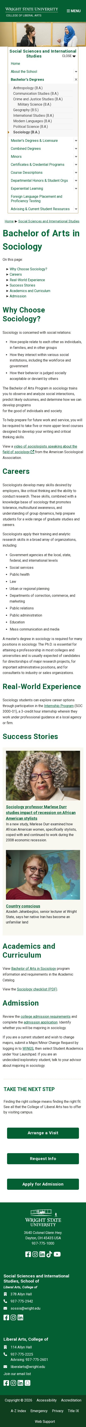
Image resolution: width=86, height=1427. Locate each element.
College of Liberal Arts (23, 15)
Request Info (43, 1158)
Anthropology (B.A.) (28, 88)
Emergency (39, 1411)
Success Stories (22, 285)
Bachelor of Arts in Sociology (33, 968)
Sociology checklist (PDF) (37, 989)
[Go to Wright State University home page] (31, 8)
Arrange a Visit (43, 1132)
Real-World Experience (27, 280)
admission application (41, 1022)
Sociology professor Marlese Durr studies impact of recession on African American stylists (41, 813)
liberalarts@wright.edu (28, 1367)
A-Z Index (18, 1411)
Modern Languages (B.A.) (32, 121)
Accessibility (47, 1400)
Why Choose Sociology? (28, 269)
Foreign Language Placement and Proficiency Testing (36, 198)
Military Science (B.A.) (34, 104)
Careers (16, 274)
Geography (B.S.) (26, 110)
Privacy (58, 1411)
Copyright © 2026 (18, 1400)
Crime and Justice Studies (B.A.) (38, 99)
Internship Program (59, 706)
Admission (18, 296)
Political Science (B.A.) (30, 127)
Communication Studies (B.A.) (35, 93)
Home (15, 63)
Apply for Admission (43, 1184)
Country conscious (23, 906)
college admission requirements (46, 1016)
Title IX (73, 1411)
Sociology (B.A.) (26, 132)
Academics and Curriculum (30, 291)
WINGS (28, 1048)
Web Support (45, 1421)
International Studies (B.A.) (33, 115)
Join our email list (17, 1374)
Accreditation (71, 1400)
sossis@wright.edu (25, 1308)
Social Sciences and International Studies (48, 221)
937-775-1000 (43, 1243)
